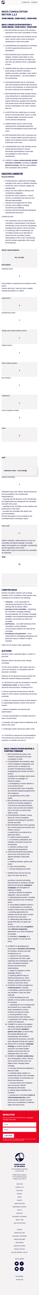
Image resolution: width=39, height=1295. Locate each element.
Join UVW (19, 1184)
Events (19, 1200)
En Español (19, 1276)
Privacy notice (19, 1249)
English (26, 2)
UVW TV (19, 1210)
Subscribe (8, 1135)
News (19, 1197)
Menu (35, 2)
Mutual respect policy (19, 1252)
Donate (19, 1193)
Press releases (19, 1239)
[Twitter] (17, 1264)
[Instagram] (22, 1269)
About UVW (19, 1220)
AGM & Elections (19, 1223)
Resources (19, 1242)
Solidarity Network (19, 1216)
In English (19, 1279)
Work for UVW (19, 1203)
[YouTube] (17, 1269)
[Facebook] (22, 1264)
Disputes (19, 1213)
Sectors (20, 1190)
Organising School (19, 1207)
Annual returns (19, 1246)
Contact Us (19, 1187)
